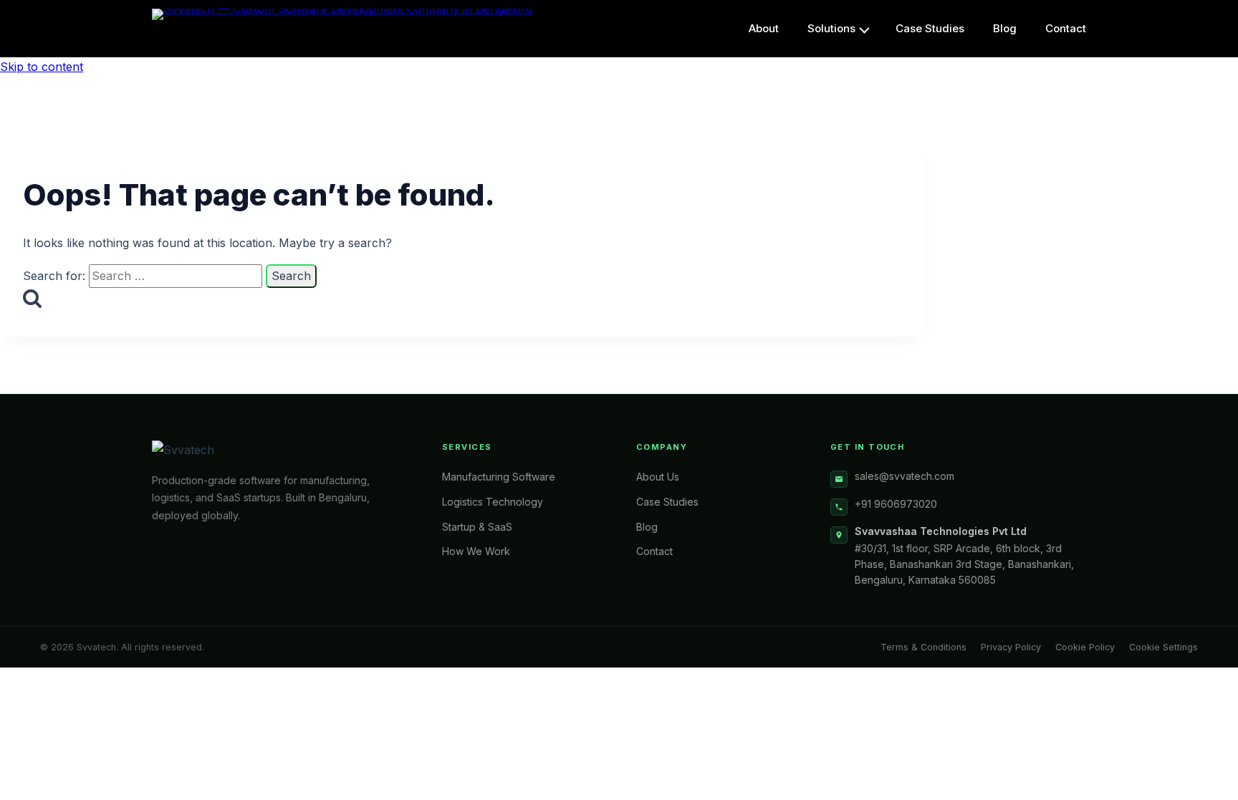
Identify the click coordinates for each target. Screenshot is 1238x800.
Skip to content (41, 66)
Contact (654, 551)
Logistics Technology (492, 502)
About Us (657, 477)
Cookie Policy (1085, 647)
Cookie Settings (1163, 647)
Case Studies (667, 502)
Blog (647, 527)
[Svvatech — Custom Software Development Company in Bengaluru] (342, 29)
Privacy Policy (1011, 647)
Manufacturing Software (498, 477)
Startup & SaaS (477, 527)
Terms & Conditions (923, 647)
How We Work (476, 551)
